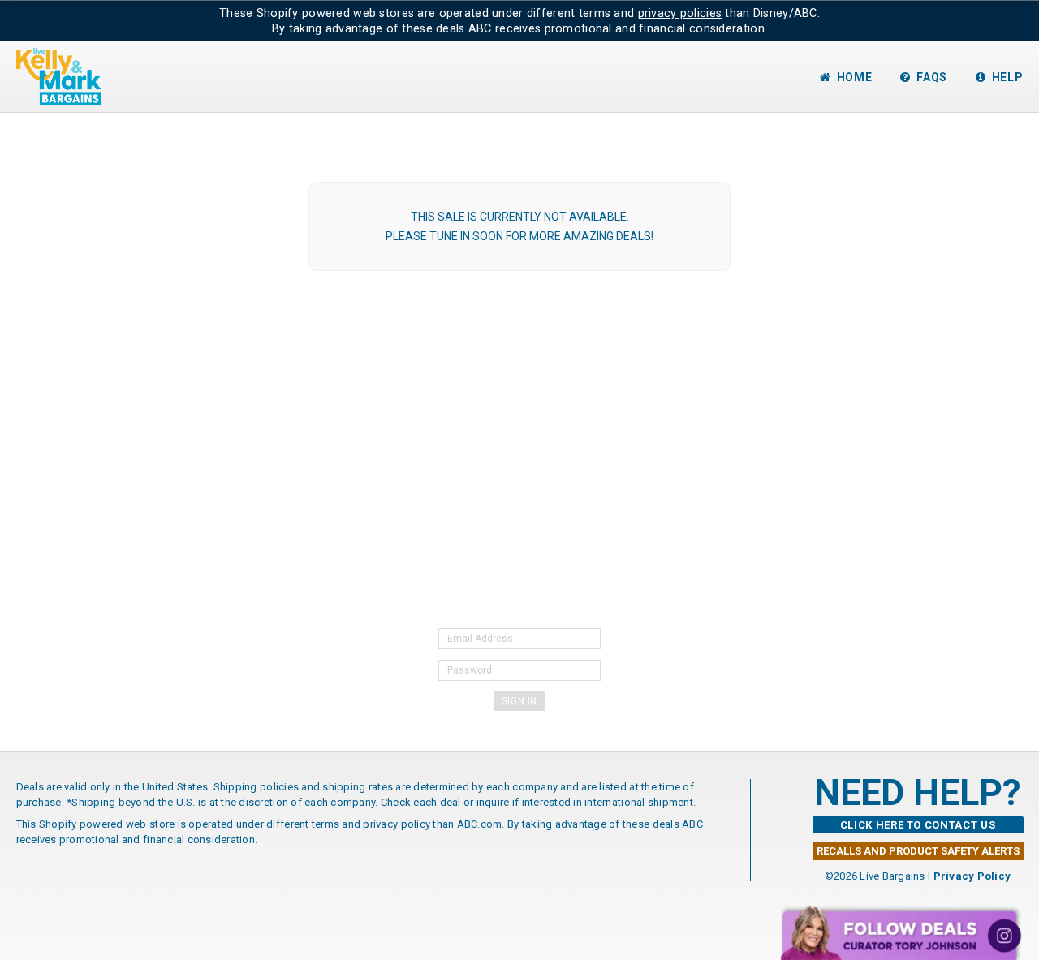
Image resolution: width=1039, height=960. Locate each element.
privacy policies (680, 12)
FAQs (931, 77)
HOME (855, 77)
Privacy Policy (972, 876)
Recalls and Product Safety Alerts (918, 851)
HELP (1008, 77)
